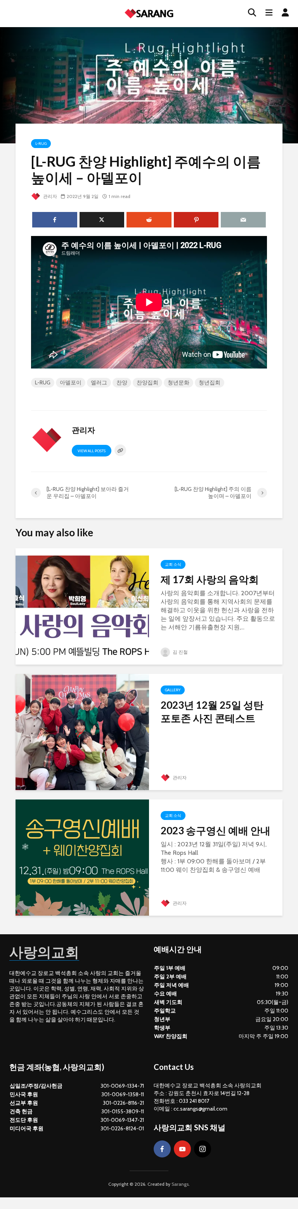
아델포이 (70, 382)
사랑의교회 (44, 951)
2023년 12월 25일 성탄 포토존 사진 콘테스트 (212, 711)
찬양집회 (147, 382)
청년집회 (209, 382)
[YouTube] (182, 1148)
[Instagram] (202, 1148)
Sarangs (180, 1184)
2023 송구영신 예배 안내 (215, 830)
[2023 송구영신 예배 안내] (82, 857)
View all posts (92, 450)
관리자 (49, 196)
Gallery (172, 689)
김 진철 (180, 652)
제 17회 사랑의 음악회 (210, 579)
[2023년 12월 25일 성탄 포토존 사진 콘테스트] (82, 731)
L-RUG (41, 143)
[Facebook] (162, 1148)
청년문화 (178, 382)
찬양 (121, 382)
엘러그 (99, 382)
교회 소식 (173, 564)
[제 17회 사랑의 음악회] (82, 606)
